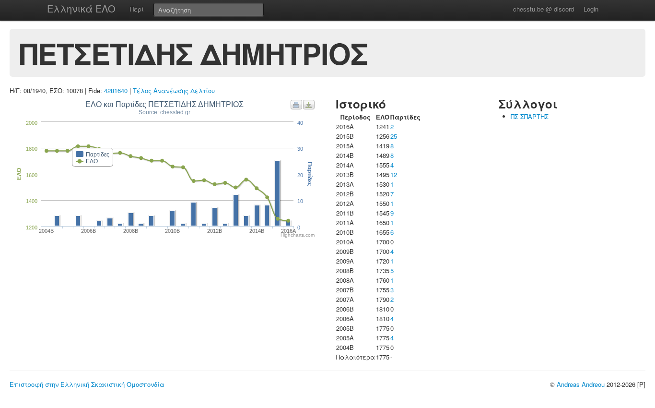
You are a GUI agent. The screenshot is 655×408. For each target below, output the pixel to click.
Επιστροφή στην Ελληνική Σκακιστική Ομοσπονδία (87, 384)
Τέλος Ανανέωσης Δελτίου (174, 90)
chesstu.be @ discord (543, 8)
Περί (137, 8)
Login (591, 8)
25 (393, 136)
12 (393, 174)
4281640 (116, 90)
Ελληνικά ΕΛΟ (81, 8)
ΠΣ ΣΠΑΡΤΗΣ (530, 116)
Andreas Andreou (581, 384)
